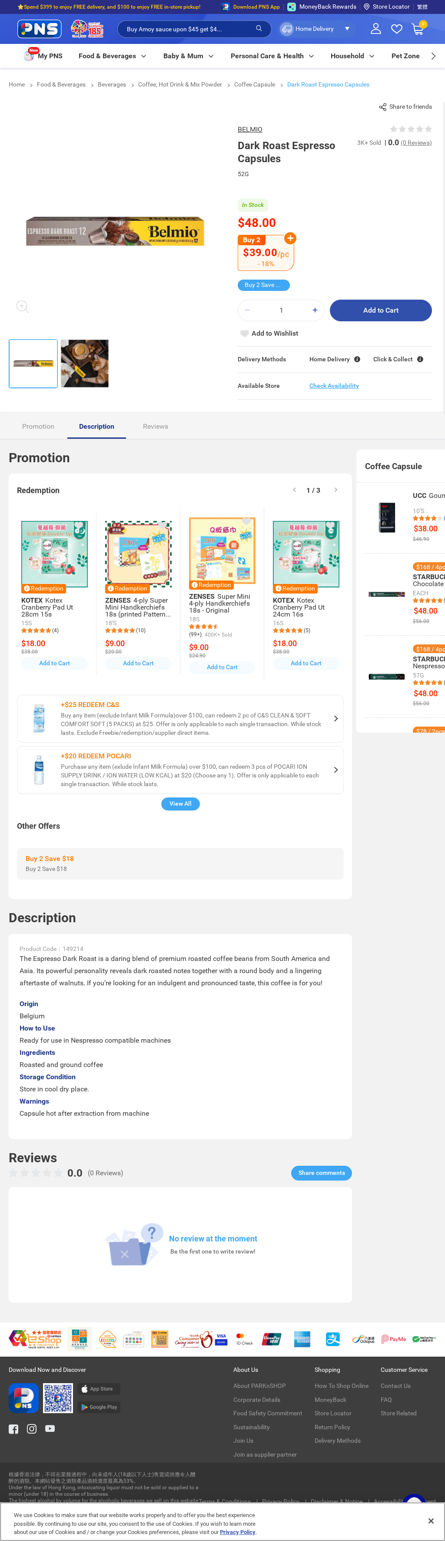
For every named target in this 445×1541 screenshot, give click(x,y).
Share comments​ (322, 1172)
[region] (222, 1521)
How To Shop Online (342, 1385)
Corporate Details (256, 1399)
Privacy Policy (281, 1501)
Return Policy (332, 1427)
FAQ (386, 1399)
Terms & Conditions (225, 1501)
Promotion (38, 426)
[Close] (431, 1521)
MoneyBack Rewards (327, 6)
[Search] (259, 29)
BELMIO (250, 129)
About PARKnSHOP (259, 1385)
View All (180, 803)
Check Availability (334, 385)
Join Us (243, 1440)
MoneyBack (330, 1399)
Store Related (399, 1413)
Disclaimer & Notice (337, 1501)
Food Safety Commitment (267, 1413)
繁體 (422, 7)
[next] (433, 56)
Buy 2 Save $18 (265, 284)
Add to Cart (381, 310)
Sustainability (251, 1427)
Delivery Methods (338, 1440)
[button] (317, 29)
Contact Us (396, 1385)
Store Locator (391, 6)
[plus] (315, 310)
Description (96, 426)
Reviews (155, 426)
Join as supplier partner (265, 1454)
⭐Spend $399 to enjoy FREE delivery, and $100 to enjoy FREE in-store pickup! (108, 7)
